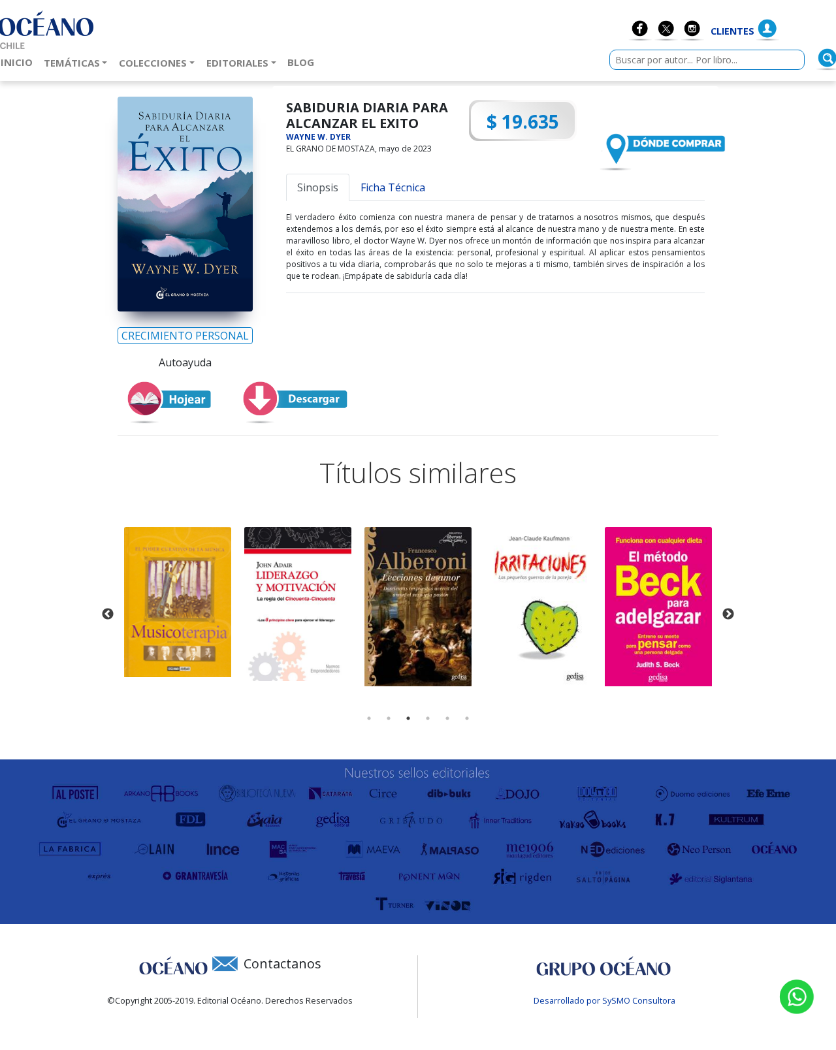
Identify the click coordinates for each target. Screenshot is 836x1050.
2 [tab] (388, 718)
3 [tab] (408, 718)
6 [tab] (467, 718)
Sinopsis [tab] (317, 187)
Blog (303, 62)
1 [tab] (369, 718)
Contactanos (282, 963)
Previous (107, 614)
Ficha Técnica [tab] (393, 187)
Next (728, 614)
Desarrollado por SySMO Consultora (604, 1000)
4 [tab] (427, 718)
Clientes (732, 31)
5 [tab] (447, 718)
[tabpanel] (178, 602)
